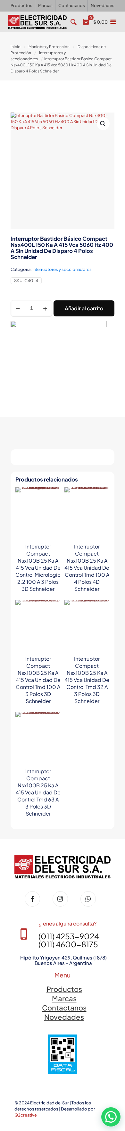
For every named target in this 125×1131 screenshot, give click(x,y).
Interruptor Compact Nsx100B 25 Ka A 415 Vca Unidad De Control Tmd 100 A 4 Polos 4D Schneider (86, 567)
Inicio (16, 46)
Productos (64, 988)
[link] (62, 1054)
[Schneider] (59, 359)
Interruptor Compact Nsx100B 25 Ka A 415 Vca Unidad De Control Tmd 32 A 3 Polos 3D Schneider (86, 679)
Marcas (64, 998)
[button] (103, 123)
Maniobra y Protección (49, 46)
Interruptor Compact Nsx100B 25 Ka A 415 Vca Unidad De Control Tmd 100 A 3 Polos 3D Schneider (38, 679)
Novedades (64, 1016)
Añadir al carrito (84, 308)
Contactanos (64, 1007)
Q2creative (25, 1115)
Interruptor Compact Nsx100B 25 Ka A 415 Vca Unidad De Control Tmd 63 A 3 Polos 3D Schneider (38, 792)
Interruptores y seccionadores (62, 269)
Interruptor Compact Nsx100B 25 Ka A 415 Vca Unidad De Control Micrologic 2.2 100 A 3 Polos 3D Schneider (38, 567)
